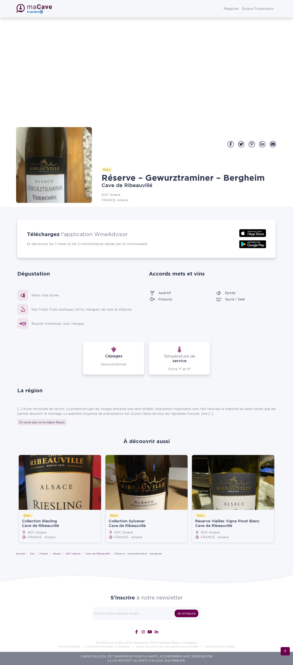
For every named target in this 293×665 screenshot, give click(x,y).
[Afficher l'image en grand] (54, 165)
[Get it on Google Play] (252, 244)
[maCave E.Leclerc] (34, 9)
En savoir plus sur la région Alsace (42, 422)
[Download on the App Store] (252, 232)
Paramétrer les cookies (220, 646)
